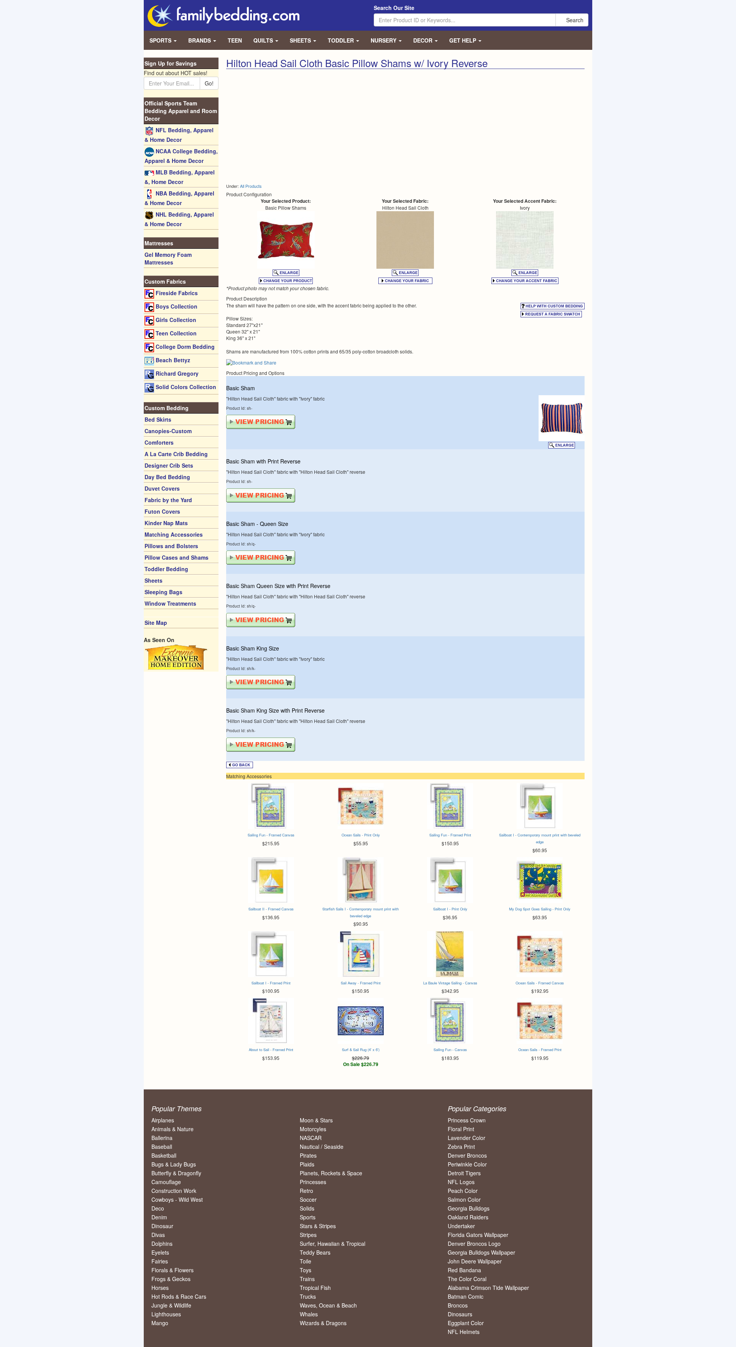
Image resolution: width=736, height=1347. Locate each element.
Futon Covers (162, 511)
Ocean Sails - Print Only (361, 835)
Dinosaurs (460, 1314)
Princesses (313, 1182)
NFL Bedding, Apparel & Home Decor (179, 134)
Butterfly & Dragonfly (176, 1173)
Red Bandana (464, 1270)
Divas (158, 1235)
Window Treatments (170, 603)
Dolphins (161, 1243)
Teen (235, 40)
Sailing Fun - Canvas (450, 1049)
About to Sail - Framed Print (271, 1049)
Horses (160, 1287)
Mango (159, 1323)
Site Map (156, 622)
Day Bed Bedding (167, 477)
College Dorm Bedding (184, 346)
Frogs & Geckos (171, 1279)
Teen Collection (175, 333)
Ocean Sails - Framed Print (540, 1049)
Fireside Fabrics (176, 293)
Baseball (161, 1146)
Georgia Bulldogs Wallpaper (481, 1252)
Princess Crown (467, 1120)
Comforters (159, 442)
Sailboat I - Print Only (450, 909)
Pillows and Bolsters (171, 546)
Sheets (154, 580)
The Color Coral (467, 1279)
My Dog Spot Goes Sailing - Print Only (539, 909)
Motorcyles (313, 1129)
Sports (307, 1217)
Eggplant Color (466, 1323)
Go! (209, 83)
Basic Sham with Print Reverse (263, 461)
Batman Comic (465, 1296)
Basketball (163, 1155)
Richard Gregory (176, 373)
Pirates (308, 1155)
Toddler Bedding (166, 569)
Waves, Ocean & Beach (328, 1305)
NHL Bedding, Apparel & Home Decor (179, 219)
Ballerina (161, 1138)
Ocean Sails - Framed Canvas (540, 983)
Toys (305, 1270)
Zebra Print (461, 1146)
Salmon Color (464, 1199)
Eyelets (160, 1252)
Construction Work (173, 1190)
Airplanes (162, 1120)
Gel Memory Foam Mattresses (168, 258)
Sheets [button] (301, 40)
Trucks (308, 1296)
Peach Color (463, 1190)
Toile (305, 1261)
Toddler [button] (341, 40)
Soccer (308, 1199)
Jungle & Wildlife (171, 1305)
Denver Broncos (467, 1155)
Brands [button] (200, 40)
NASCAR (311, 1138)
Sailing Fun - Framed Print (450, 835)
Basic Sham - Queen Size (257, 523)
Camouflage (166, 1182)
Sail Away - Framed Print (361, 983)
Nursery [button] (384, 40)
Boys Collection (175, 306)
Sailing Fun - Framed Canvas (271, 835)
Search (574, 20)
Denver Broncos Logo (474, 1243)
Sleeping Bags (163, 592)
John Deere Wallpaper (475, 1261)
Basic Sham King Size (252, 648)
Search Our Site (394, 7)
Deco (157, 1208)
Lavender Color (466, 1138)
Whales (309, 1314)
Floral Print (461, 1129)
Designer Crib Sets (169, 465)
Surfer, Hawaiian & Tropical (332, 1243)
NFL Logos (461, 1182)
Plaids (307, 1164)
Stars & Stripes (318, 1226)
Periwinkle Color (467, 1164)
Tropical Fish (315, 1287)
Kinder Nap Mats (166, 523)
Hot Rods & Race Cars (178, 1296)
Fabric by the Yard (168, 500)
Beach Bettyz (172, 360)
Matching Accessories (174, 534)
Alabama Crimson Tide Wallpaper (488, 1287)
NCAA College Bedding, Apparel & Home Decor (181, 155)
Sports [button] (161, 40)
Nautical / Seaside (321, 1146)
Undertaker (461, 1226)
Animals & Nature (172, 1129)
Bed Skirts (158, 419)
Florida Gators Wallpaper (478, 1235)
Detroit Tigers (464, 1173)
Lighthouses (166, 1314)
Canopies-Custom (168, 431)
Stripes (308, 1235)
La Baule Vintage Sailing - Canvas (450, 983)
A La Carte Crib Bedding (176, 454)
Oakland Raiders (468, 1217)
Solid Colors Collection (185, 387)
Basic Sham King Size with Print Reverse (275, 710)
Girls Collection (175, 320)
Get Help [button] (463, 40)
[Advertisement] (312, 126)
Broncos (458, 1305)
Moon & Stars (316, 1120)
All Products (250, 186)
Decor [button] (423, 40)
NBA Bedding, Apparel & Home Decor (179, 198)
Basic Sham (240, 388)
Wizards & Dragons (323, 1323)
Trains (307, 1279)
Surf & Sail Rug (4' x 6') (361, 1049)
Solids (307, 1208)
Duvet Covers (162, 488)
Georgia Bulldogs (469, 1208)
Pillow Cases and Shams (177, 557)
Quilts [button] (263, 40)
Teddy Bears (315, 1252)
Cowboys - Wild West (177, 1199)
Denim (159, 1217)
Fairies (159, 1261)
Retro (306, 1190)
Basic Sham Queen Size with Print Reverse (278, 586)
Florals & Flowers (172, 1270)
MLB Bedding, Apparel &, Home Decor (180, 177)
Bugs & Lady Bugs (173, 1164)
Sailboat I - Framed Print (271, 983)
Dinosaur (162, 1226)
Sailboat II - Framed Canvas (271, 909)
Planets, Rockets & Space (331, 1173)
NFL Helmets (464, 1332)
